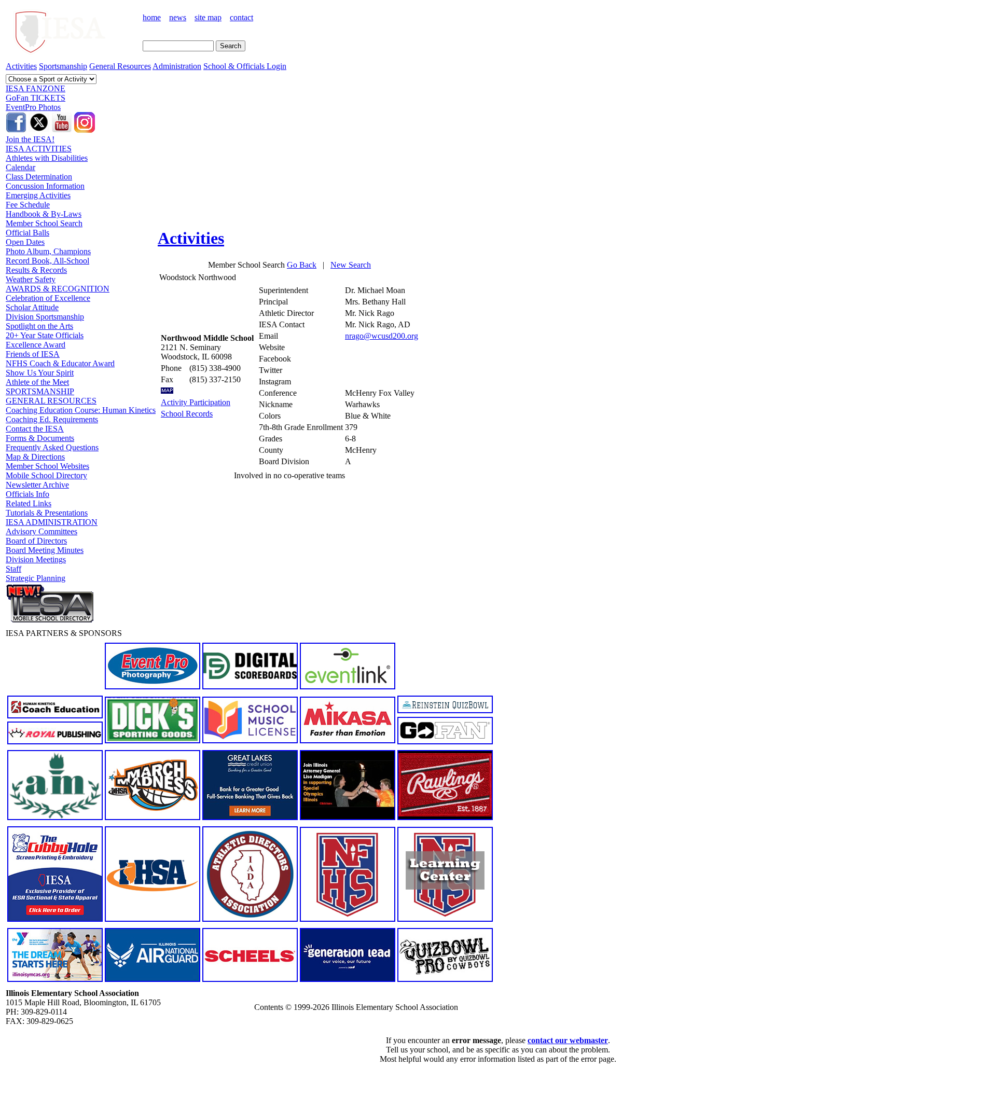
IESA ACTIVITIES (39, 148)
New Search (350, 264)
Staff (13, 568)
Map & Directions (35, 456)
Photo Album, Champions (48, 251)
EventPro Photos (33, 107)
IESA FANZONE (35, 88)
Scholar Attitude (32, 307)
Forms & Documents (40, 438)
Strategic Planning (35, 578)
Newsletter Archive (37, 484)
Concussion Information (45, 186)
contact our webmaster (568, 1040)
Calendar (20, 167)
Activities (21, 66)
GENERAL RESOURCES (51, 400)
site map (208, 17)
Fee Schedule (28, 204)
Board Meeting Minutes (45, 550)
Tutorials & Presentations (47, 512)
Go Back (301, 264)
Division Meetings (36, 559)
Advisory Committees (41, 531)
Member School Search (44, 223)
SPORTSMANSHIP (40, 391)
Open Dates (25, 242)
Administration (177, 66)
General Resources (120, 66)
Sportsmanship (63, 66)
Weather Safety (31, 279)
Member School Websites (47, 466)
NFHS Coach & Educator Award (60, 363)
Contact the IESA (35, 428)
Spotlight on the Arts (39, 326)
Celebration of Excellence (48, 298)
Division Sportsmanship (45, 316)
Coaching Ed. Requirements (52, 419)
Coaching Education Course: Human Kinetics (81, 410)
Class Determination (39, 176)
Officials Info (27, 494)
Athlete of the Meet (37, 382)
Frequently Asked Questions (52, 447)
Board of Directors (36, 540)
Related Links (28, 503)
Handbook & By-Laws (43, 214)
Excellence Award (35, 344)
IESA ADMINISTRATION (52, 522)
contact (241, 17)
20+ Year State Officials (45, 335)
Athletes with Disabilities (47, 158)
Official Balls (27, 232)
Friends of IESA (33, 354)
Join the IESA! (30, 139)
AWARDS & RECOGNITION (57, 288)
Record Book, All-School (47, 260)
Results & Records (36, 270)
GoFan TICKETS (35, 97)
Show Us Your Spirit (40, 372)
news (177, 17)
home (152, 17)
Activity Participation (195, 402)
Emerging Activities (38, 195)
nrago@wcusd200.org (381, 335)
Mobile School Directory (46, 475)
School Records (187, 413)
